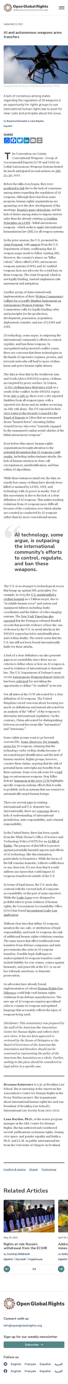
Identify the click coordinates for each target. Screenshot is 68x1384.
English (16, 1364)
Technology (48, 1169)
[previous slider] (61, 1269)
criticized (22, 681)
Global (33, 1169)
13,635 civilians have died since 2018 (28, 387)
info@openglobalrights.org (23, 1326)
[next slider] (7, 1269)
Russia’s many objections (33, 210)
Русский (21, 1259)
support (35, 244)
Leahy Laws (24, 897)
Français (30, 1364)
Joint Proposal (13, 244)
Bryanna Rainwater (17, 121)
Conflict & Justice (15, 1169)
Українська (35, 1259)
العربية (59, 1364)
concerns (43, 811)
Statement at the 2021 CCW (32, 781)
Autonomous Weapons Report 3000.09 (38, 677)
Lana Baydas (37, 121)
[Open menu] (61, 7)
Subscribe (32, 1345)
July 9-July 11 (19, 396)
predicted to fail (14, 188)
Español (8, 126)
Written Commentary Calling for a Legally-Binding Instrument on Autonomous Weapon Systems (33, 301)
